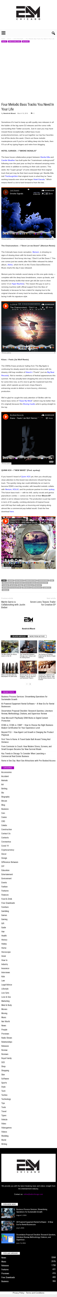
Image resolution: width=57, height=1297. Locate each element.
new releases (36, 587)
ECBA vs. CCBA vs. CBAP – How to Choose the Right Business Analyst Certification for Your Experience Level (27, 726)
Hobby (4, 944)
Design (4, 858)
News (3, 1025)
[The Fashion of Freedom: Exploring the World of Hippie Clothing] (47, 646)
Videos (4, 1132)
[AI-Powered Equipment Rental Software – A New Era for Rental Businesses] (8, 1226)
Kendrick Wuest (9, 113)
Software (5, 1078)
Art (2, 784)
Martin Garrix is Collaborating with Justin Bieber (13, 604)
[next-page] (30, 684)
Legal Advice (6, 984)
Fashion (4, 886)
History (4, 940)
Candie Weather (8, 160)
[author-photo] (28, 619)
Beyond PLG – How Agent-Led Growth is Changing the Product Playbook (27, 733)
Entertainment (7, 874)
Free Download (8, 583)
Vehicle (4, 1119)
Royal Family (6, 1058)
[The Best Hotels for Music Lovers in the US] (10, 646)
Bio (2, 792)
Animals (4, 780)
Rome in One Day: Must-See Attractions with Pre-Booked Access (28, 760)
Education (5, 870)
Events (4, 882)
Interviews (5, 972)
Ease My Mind (26, 401)
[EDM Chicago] (28, 15)
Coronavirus (6, 841)
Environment (6, 878)
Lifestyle (4, 989)
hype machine (42, 583)
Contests (5, 837)
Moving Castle (29, 404)
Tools (3, 1107)
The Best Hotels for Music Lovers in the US (9, 655)
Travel (3, 1111)
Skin (3, 1074)
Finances (5, 895)
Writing (4, 1144)
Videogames (6, 1127)
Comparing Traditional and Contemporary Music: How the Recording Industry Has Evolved (46, 677)
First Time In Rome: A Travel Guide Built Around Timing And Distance (25, 740)
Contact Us (5, 833)
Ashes (10, 265)
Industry (4, 964)
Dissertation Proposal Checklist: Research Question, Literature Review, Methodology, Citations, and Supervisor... (36, 1237)
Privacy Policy (18, 1293)
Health (4, 935)
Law (3, 980)
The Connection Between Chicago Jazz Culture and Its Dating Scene (28, 656)
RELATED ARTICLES (19, 636)
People (4, 1029)
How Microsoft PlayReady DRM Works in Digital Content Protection (24, 719)
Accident (5, 776)
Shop (3, 1066)
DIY (2, 866)
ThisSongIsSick (11, 176)
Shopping (5, 1070)
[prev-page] (27, 684)
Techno (4, 1095)
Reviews (4, 1054)
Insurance (5, 968)
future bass (20, 583)
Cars (3, 813)
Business (5, 809)
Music (9, 39)
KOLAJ (16, 489)
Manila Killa (45, 157)
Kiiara (20, 585)
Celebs (4, 825)
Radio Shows (6, 1038)
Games (4, 915)
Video (3, 1123)
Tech (3, 1091)
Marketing (5, 1001)
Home (3, 39)
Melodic (38, 585)
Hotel (3, 956)
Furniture (5, 907)
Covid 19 (5, 846)
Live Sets (5, 993)
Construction (6, 829)
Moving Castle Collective (12, 587)
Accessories (6, 772)
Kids (3, 976)
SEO (3, 1062)
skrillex (5, 590)
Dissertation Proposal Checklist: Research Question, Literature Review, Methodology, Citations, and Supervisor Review (27, 712)
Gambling (5, 911)
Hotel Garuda (39, 179)
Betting (4, 788)
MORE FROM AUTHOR (37, 636)
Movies (4, 1009)
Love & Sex (6, 997)
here (12, 511)
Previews (5, 1033)
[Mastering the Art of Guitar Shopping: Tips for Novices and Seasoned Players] (28, 667)
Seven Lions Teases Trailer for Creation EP (43, 603)
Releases (26, 41)
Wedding (4, 1136)
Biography (5, 797)
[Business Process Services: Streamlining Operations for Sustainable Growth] (8, 1213)
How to (4, 960)
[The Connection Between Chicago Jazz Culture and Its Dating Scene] (28, 646)
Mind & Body (6, 1005)
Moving (4, 1013)
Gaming (4, 919)
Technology (6, 1099)
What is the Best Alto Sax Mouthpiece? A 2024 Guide (9, 675)
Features (5, 890)
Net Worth (5, 1021)
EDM (51, 580)
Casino (4, 817)
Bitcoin (4, 801)
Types (3, 1115)
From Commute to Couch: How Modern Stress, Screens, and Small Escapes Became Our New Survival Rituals (26, 747)
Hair (3, 931)
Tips (3, 1103)
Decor (3, 854)
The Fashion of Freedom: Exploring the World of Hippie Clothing (47, 656)
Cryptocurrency (7, 850)
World (3, 1140)
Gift (2, 923)
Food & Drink (6, 899)
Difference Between (9, 862)
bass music (19, 580)
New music (26, 587)
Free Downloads (18, 39)
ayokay (51, 489)
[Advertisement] (28, 72)
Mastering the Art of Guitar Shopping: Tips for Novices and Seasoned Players (28, 676)
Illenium (35, 252)
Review (4, 1050)
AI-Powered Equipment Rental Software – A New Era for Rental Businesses (27, 705)
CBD (3, 821)
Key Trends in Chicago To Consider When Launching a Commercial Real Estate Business (23, 755)
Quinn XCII (25, 477)
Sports (4, 1083)
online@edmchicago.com (33, 1194)
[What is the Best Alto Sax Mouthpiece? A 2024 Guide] (10, 667)
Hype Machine (18, 284)
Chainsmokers (43, 580)
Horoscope (6, 952)
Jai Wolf (13, 585)
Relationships (6, 1042)
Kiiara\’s (29, 372)
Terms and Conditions (35, 1293)
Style (3, 1087)
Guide (3, 927)
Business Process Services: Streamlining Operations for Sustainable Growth (24, 698)
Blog (3, 805)
